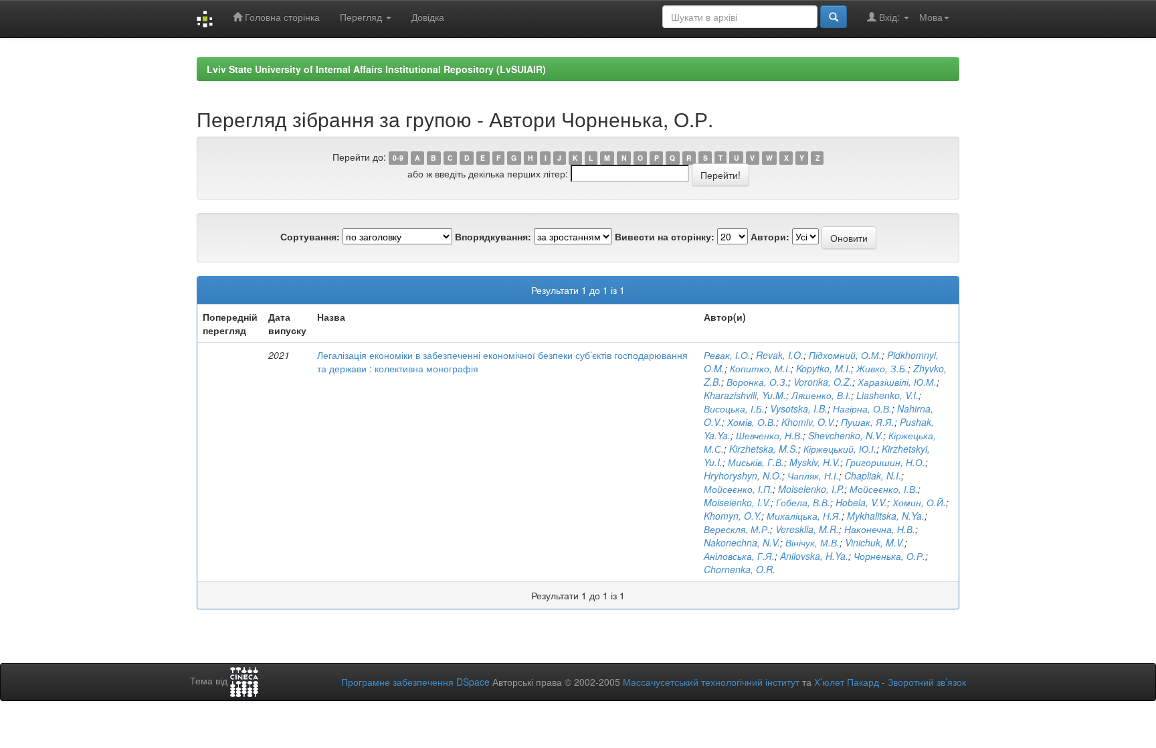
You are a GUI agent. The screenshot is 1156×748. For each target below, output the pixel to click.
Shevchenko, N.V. (845, 435)
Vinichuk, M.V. (874, 542)
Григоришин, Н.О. (885, 462)
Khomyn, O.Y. (732, 515)
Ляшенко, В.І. (821, 395)
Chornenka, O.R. (739, 569)
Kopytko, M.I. (823, 368)
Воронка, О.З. (757, 381)
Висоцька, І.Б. (734, 408)
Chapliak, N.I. (872, 475)
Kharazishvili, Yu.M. (745, 395)
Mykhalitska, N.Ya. (886, 515)
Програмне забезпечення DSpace (415, 681)
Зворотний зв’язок (927, 681)
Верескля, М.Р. (737, 529)
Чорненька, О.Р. (889, 556)
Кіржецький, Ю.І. (839, 448)
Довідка (427, 16)
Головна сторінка (281, 16)
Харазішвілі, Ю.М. (897, 381)
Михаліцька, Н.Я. (804, 515)
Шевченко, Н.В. (769, 435)
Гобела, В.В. (803, 502)
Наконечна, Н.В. (879, 529)
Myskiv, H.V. (814, 462)
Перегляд (362, 16)
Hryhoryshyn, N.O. (743, 475)
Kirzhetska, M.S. (763, 448)
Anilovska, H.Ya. (814, 556)
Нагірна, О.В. (862, 408)
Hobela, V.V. (861, 502)
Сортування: (310, 236)
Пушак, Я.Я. (867, 422)
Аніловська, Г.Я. (739, 556)
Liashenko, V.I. (887, 395)
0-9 (398, 158)
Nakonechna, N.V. (742, 542)
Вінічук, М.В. (812, 542)
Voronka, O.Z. (822, 381)
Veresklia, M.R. (807, 529)
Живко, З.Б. (882, 368)
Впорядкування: (493, 236)
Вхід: (889, 16)
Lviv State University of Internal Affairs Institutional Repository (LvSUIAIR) (376, 69)
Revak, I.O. (779, 355)
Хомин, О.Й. (919, 502)
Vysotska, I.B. (799, 408)
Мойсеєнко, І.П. (738, 489)
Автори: (770, 236)
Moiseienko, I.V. (737, 502)
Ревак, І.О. (727, 355)
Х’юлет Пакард (846, 681)
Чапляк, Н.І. (813, 475)
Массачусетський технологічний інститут (711, 681)
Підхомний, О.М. (845, 355)
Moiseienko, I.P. (811, 489)
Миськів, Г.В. (756, 462)
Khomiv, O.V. (808, 422)
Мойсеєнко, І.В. (884, 489)
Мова (931, 16)
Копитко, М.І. (760, 368)
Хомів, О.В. (751, 422)
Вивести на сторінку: (664, 236)
